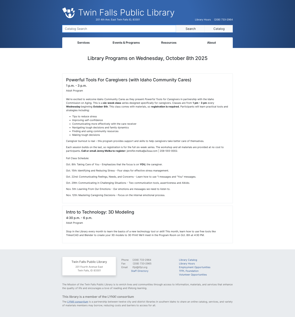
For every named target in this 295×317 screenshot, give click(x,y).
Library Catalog (188, 259)
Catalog (218, 29)
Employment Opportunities (194, 267)
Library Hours (203, 19)
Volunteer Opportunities (193, 274)
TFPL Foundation (189, 270)
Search (190, 29)
